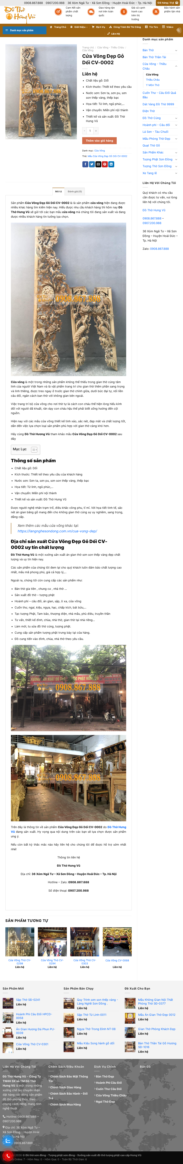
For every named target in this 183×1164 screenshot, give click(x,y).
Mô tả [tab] (58, 191)
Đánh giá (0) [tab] (75, 191)
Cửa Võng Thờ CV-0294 (52, 962)
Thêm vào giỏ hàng (99, 140)
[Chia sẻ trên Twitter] (92, 164)
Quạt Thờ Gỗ (151, 145)
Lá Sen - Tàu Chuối (155, 131)
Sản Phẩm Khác (153, 152)
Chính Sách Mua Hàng (65, 1104)
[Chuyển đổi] (176, 50)
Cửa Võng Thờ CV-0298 (19, 962)
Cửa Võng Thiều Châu (111, 1095)
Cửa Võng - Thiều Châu (154, 66)
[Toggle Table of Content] (32, 450)
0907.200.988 (152, 223)
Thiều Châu (153, 79)
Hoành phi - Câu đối (156, 125)
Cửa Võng (152, 74)
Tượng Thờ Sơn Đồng (157, 166)
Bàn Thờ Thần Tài (154, 57)
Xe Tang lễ (150, 173)
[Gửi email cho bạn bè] (98, 164)
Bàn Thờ (148, 50)
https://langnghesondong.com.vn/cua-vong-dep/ (57, 531)
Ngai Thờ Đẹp (105, 1101)
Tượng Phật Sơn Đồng (157, 159)
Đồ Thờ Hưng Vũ (154, 210)
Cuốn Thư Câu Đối (109, 1089)
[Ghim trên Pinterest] (105, 164)
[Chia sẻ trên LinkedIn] (111, 164)
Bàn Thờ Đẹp (105, 1076)
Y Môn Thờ (152, 85)
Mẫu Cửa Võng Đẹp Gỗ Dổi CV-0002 (107, 156)
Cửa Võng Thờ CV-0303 (84, 962)
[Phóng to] (10, 134)
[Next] (131, 951)
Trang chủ (88, 47)
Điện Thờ (149, 111)
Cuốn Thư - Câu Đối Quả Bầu (159, 95)
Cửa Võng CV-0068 (117, 960)
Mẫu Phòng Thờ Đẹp (156, 138)
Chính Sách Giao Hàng (65, 1087)
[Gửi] (178, 30)
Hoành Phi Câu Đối (109, 1082)
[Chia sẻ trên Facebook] (85, 164)
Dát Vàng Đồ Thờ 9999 (158, 104)
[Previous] (5, 951)
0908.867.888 (152, 218)
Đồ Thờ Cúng (152, 118)
